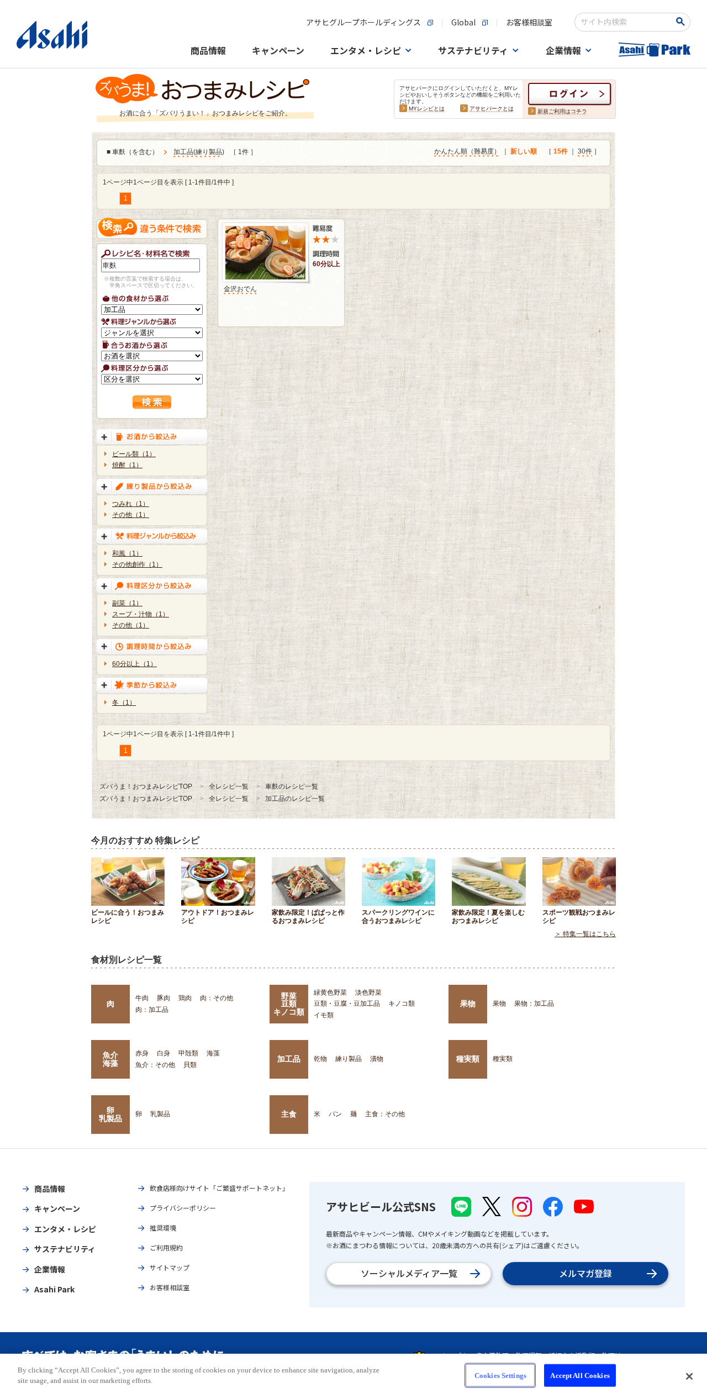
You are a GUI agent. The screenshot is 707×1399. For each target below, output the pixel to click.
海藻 (213, 1053)
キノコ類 (401, 1003)
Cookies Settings (500, 1375)
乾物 (320, 1059)
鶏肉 (185, 998)
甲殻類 (188, 1053)
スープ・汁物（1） (140, 614)
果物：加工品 (534, 1003)
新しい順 (523, 151)
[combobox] (625, 22)
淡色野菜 (368, 992)
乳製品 (160, 1114)
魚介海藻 (110, 1058)
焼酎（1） (127, 465)
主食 (289, 1114)
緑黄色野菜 (330, 992)
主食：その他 (385, 1114)
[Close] (689, 1376)
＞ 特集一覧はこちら (585, 934)
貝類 (190, 1065)
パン (335, 1114)
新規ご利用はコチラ (562, 111)
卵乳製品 (110, 1114)
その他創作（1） (137, 564)
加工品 (183, 152)
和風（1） (127, 553)
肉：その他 (216, 998)
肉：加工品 (151, 1009)
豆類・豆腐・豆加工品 (347, 1003)
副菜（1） (127, 603)
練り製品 (209, 152)
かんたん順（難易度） (467, 151)
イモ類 (324, 1015)
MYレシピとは (427, 108)
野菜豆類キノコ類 (288, 1003)
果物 (468, 1003)
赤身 (142, 1053)
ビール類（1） (134, 454)
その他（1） (130, 515)
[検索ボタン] (682, 21)
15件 (560, 151)
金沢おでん (240, 289)
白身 (163, 1053)
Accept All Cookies (579, 1375)
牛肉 (142, 998)
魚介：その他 (155, 1065)
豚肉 (163, 998)
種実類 (467, 1058)
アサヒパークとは (491, 108)
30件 (585, 151)
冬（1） (124, 702)
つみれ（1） (130, 504)
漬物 (376, 1059)
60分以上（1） (134, 664)
